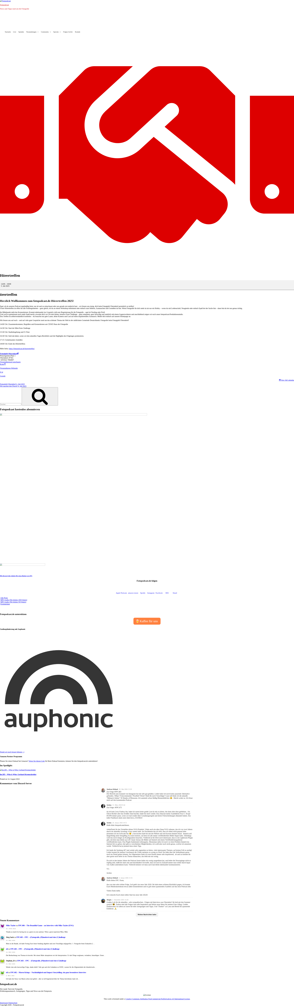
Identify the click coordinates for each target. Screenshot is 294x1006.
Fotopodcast (4, 5)
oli (7, 949)
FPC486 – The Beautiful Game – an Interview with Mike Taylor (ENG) (46, 925)
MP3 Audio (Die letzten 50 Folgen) (13, 602)
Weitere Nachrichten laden (147, 914)
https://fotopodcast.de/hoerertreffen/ (22, 349)
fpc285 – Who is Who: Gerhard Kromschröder (18, 774)
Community (45, 32)
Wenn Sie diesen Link (37, 761)
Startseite (8, 32)
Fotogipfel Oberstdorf (8, 354)
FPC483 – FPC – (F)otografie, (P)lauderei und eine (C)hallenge (40, 937)
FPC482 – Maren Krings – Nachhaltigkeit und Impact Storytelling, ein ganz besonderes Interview (48, 972)
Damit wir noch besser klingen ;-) (12, 752)
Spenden (21, 32)
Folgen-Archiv (68, 32)
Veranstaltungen (31, 32)
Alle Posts (4, 598)
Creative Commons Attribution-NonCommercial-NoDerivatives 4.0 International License (157, 999)
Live (14, 32)
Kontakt (77, 32)
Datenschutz (12, 1003)
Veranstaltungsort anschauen (10, 362)
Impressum (4, 1003)
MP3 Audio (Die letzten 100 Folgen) (13, 600)
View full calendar (287, 380)
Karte (3, 364)
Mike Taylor (11, 925)
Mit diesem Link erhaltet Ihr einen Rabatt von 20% (16, 576)
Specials (56, 32)
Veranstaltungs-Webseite (9, 368)
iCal (1, 372)
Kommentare (5, 604)
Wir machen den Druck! (13, 386)
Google (2, 376)
